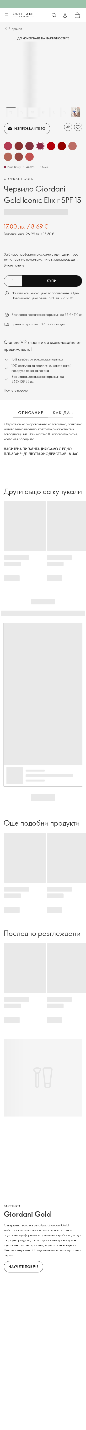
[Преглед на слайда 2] (22, 112)
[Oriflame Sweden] (24, 15)
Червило (15, 28)
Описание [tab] (30, 412)
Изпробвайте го (29, 128)
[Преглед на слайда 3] (32, 112)
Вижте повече (14, 265)
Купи (52, 281)
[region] (43, 80)
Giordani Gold (19, 179)
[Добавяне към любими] (78, 127)
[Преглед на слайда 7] (75, 112)
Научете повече (16, 390)
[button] (8, 146)
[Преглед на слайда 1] (11, 112)
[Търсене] (54, 15)
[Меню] (6, 15)
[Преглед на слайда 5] (54, 112)
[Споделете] (68, 127)
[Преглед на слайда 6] (65, 112)
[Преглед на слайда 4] (43, 112)
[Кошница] (77, 15)
